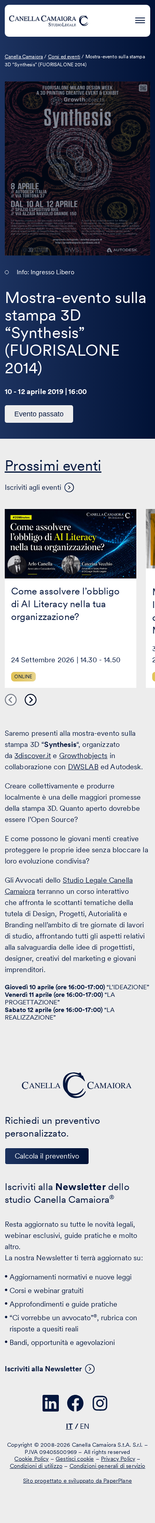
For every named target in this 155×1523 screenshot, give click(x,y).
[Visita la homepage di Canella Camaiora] (48, 21)
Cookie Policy (31, 1459)
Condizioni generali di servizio (107, 1466)
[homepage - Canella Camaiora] (77, 1085)
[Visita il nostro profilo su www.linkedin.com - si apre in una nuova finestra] (50, 1403)
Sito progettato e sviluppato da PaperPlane (77, 1480)
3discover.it (32, 755)
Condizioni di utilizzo (36, 1466)
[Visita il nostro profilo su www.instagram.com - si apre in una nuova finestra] (100, 1403)
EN (84, 1426)
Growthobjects (83, 755)
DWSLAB (83, 766)
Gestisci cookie (75, 1459)
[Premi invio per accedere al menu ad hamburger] (140, 19)
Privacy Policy (118, 1459)
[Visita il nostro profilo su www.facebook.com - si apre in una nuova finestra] (75, 1403)
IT (69, 1426)
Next (31, 700)
